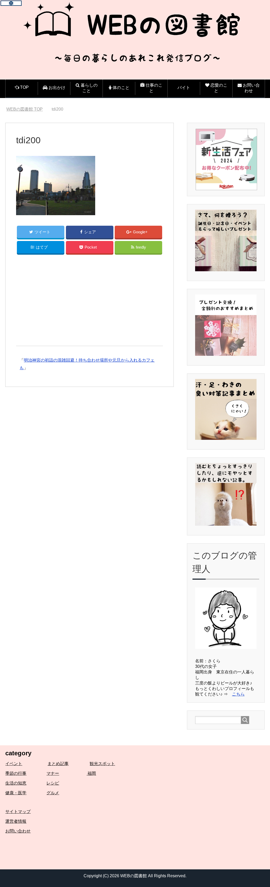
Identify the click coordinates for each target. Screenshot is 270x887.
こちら (238, 694)
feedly (141, 247)
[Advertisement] (89, 302)
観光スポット (102, 763)
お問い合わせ (18, 831)
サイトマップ (18, 811)
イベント (13, 763)
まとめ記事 (58, 763)
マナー (52, 773)
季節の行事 (15, 773)
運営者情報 (15, 821)
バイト (183, 87)
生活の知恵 (15, 783)
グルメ (52, 793)
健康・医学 (15, 793)
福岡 (91, 773)
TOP (24, 109)
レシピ (52, 783)
